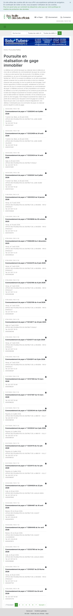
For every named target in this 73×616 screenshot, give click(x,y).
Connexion (67, 17)
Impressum (29, 611)
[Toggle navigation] (4, 27)
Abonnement (52, 17)
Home (6, 50)
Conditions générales (41, 611)
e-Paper (40, 17)
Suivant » (42, 605)
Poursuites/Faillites (15, 50)
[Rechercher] (60, 33)
